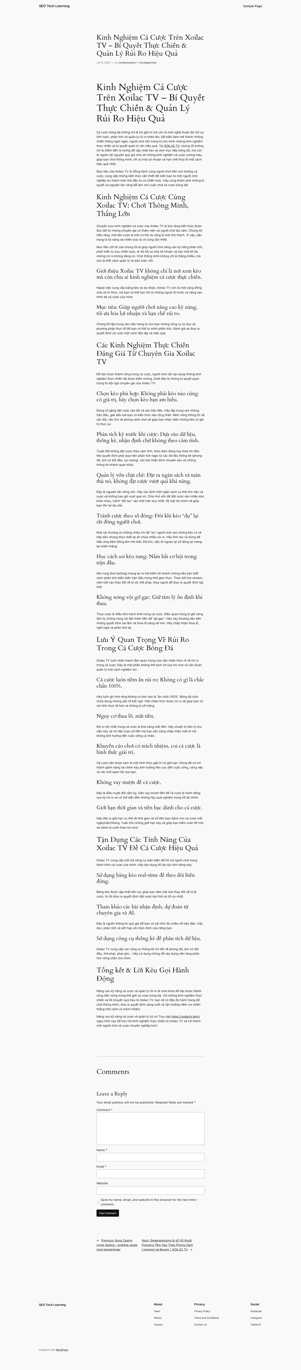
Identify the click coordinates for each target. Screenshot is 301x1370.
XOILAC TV (171, 146)
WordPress (62, 1349)
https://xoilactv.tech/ (185, 1016)
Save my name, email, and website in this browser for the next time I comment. (149, 1202)
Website (102, 1183)
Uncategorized (147, 62)
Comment (105, 1110)
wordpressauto (127, 62)
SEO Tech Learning (54, 6)
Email (101, 1166)
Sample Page (252, 6)
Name (102, 1150)
